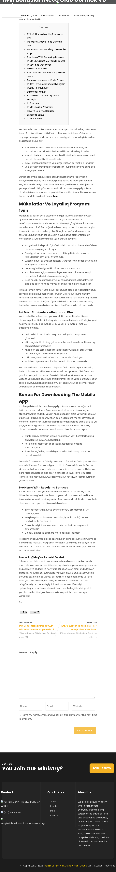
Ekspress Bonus (35, 114)
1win (55, 196)
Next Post (79, 626)
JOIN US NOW (101, 768)
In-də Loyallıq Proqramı (40, 107)
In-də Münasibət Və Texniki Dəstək (46, 61)
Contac (54, 815)
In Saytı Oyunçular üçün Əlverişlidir (46, 84)
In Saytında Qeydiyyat (39, 64)
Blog (52, 810)
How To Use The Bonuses (40, 111)
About (53, 801)
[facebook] (3, 833)
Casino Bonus (34, 118)
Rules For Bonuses (37, 68)
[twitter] (8, 833)
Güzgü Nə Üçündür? (38, 87)
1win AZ (36, 612)
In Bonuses (33, 103)
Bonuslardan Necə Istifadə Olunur (45, 80)
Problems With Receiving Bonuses (45, 57)
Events (53, 806)
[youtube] (19, 833)
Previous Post (36, 626)
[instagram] (14, 833)
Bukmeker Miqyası (37, 91)
